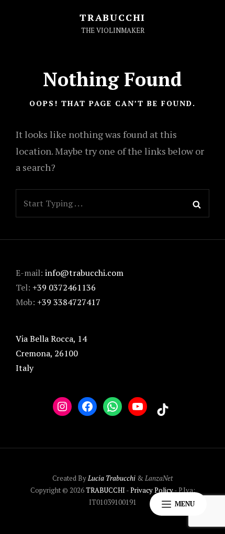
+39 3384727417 (68, 302)
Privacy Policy (151, 490)
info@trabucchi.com (84, 272)
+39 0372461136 (64, 287)
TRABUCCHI (112, 17)
